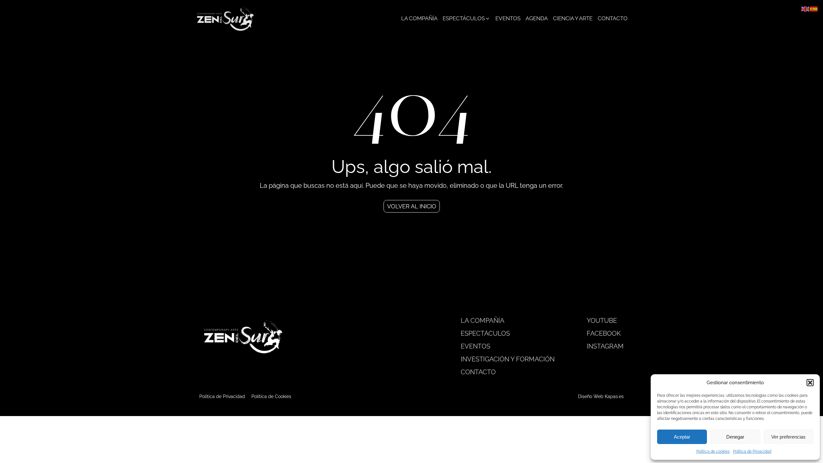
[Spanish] (814, 8)
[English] (805, 8)
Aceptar (682, 437)
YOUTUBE (602, 320)
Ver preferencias (788, 437)
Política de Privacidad (752, 451)
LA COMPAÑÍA (482, 320)
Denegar (735, 437)
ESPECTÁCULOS (485, 333)
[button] (810, 382)
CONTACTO (478, 372)
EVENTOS (475, 346)
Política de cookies (713, 451)
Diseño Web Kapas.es (601, 396)
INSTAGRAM (605, 346)
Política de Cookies (271, 396)
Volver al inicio (411, 206)
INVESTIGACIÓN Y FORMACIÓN (508, 359)
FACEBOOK (604, 333)
